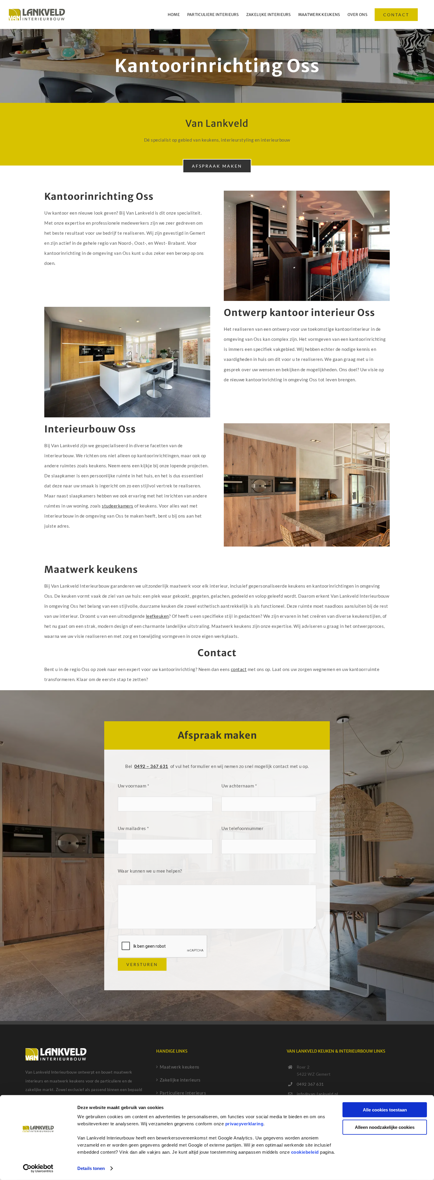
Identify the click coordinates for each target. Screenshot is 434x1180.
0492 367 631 (310, 1084)
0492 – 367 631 (151, 766)
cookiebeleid (305, 1152)
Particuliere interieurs (183, 1092)
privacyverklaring (244, 1123)
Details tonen (91, 1168)
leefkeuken (157, 616)
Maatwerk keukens (180, 1066)
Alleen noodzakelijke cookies (385, 1126)
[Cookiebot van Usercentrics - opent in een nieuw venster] (38, 1168)
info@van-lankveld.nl (317, 1093)
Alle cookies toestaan (385, 1109)
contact (239, 669)
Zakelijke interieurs (180, 1079)
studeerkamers (117, 505)
